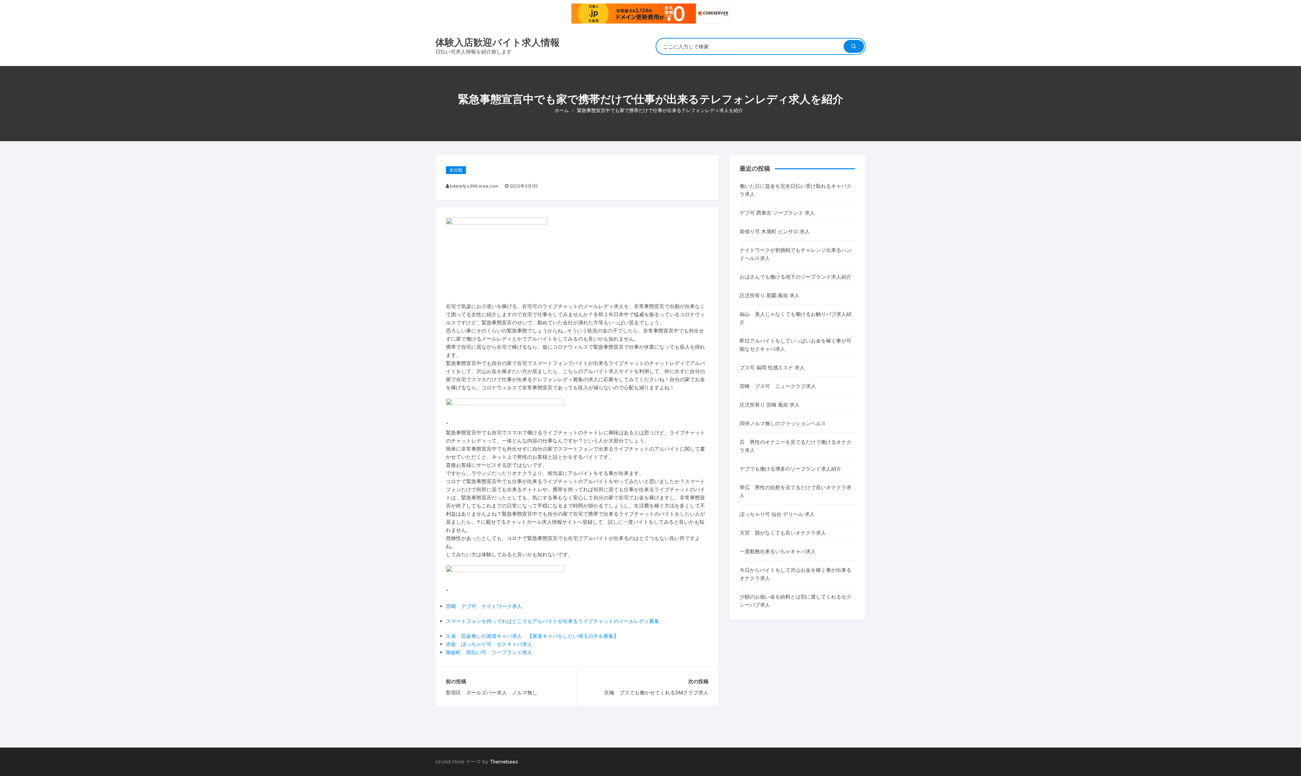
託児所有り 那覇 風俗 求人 (770, 295)
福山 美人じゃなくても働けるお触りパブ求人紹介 (795, 318)
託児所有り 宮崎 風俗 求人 (770, 405)
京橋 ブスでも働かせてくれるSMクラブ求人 (656, 692)
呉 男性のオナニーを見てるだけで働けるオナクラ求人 (795, 446)
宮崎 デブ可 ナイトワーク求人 (484, 606)
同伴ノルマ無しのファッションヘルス (783, 423)
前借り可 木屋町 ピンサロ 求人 (775, 231)
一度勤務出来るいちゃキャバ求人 (778, 551)
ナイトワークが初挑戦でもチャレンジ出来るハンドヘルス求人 (795, 254)
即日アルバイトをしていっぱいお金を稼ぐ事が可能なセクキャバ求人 (795, 345)
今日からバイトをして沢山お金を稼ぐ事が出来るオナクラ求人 (795, 574)
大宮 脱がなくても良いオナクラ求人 (783, 533)
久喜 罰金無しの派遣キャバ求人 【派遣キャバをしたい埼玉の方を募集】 (532, 636)
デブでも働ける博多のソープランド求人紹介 (790, 469)
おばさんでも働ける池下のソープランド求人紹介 (795, 277)
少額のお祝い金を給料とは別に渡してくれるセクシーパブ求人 (795, 601)
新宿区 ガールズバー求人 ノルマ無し (491, 692)
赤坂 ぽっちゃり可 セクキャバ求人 (489, 644)
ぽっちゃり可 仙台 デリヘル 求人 (777, 514)
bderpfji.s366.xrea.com (474, 186)
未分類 (455, 170)
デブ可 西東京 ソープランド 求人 (777, 213)
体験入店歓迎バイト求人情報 (497, 42)
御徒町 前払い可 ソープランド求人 (489, 652)
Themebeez (504, 761)
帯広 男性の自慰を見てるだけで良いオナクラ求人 (795, 491)
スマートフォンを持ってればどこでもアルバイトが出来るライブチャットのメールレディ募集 (552, 621)
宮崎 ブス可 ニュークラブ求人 (778, 386)
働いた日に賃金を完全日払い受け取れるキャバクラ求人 (795, 190)
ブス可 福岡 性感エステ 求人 (772, 367)
